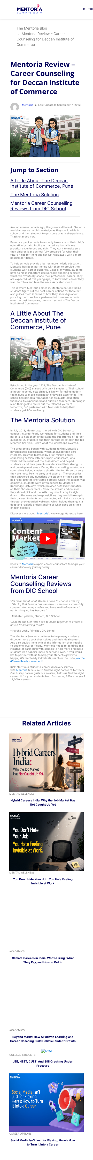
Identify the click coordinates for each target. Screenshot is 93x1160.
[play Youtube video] (47, 539)
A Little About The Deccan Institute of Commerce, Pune (41, 183)
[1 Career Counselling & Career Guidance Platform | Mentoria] (32, 9)
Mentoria (42, 513)
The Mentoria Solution (34, 194)
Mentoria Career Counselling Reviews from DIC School (41, 205)
